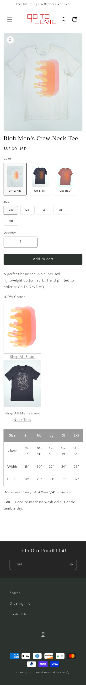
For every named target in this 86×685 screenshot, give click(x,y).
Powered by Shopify (56, 672)
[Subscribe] (71, 564)
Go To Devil (35, 672)
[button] (9, 19)
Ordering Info (20, 604)
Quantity (10, 232)
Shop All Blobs (22, 357)
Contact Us (18, 614)
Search (15, 593)
